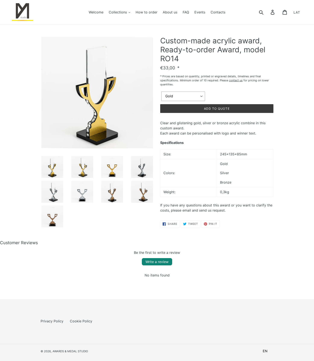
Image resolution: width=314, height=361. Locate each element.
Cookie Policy (81, 321)
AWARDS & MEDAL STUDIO (70, 351)
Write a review (157, 262)
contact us (236, 80)
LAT (296, 12)
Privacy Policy (52, 321)
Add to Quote (216, 108)
